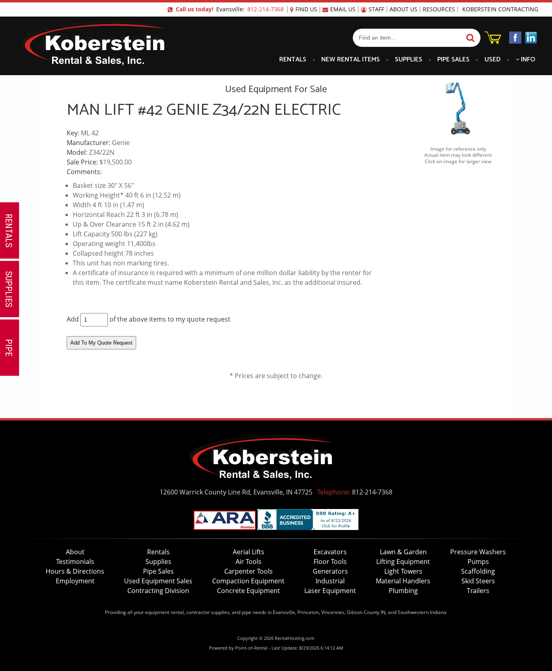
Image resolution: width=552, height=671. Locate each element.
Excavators (330, 551)
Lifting (403, 561)
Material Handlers (403, 580)
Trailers (478, 590)
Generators (330, 571)
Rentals (292, 60)
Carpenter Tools (248, 571)
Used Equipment (158, 580)
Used (493, 60)
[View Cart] (493, 41)
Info (527, 60)
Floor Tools (330, 561)
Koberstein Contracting (500, 9)
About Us (403, 9)
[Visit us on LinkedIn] (531, 39)
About (75, 551)
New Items (350, 60)
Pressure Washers (478, 551)
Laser (330, 590)
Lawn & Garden (403, 551)
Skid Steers (478, 580)
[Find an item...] (469, 38)
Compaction (248, 580)
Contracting (158, 590)
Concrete (248, 590)
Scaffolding (478, 571)
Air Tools (248, 561)
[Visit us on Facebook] (515, 39)
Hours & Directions (75, 571)
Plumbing (403, 590)
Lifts (248, 551)
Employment (75, 580)
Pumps (478, 561)
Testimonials (75, 561)
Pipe (453, 60)
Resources (439, 9)
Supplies (408, 60)
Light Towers (403, 571)
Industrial (330, 580)
